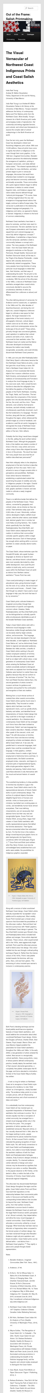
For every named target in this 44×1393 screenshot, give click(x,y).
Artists (16, 34)
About (9, 34)
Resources (21, 39)
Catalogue (30, 34)
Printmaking (11, 39)
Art (22, 34)
